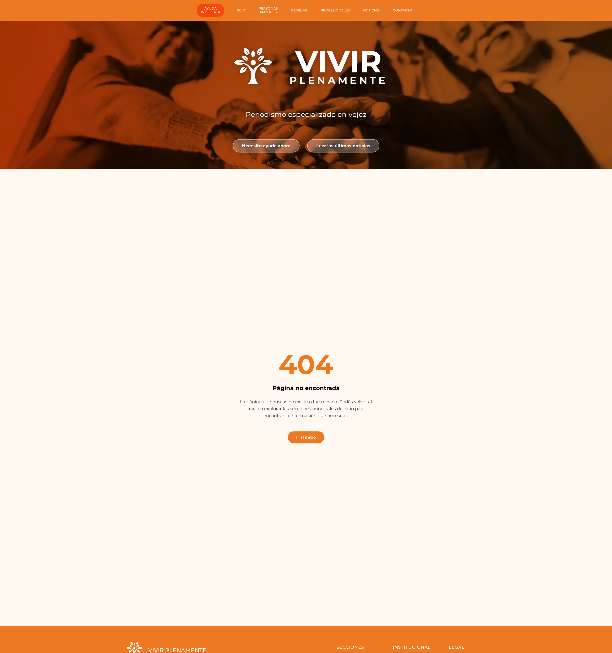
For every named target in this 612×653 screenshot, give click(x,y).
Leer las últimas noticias (343, 145)
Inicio (240, 10)
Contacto (402, 10)
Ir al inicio (306, 437)
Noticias (371, 10)
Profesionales (335, 10)
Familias (299, 10)
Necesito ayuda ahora (266, 145)
